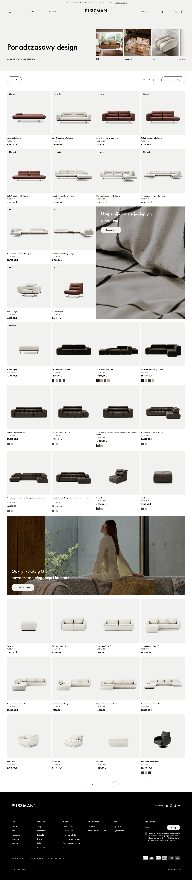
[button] (161, 11)
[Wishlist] (176, 12)
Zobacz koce (111, 230)
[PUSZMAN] (23, 805)
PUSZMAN (21, 869)
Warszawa (91, 3)
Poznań (115, 3)
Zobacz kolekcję (23, 587)
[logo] (96, 12)
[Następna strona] (115, 784)
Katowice (108, 3)
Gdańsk (122, 3)
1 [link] (77, 784)
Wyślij (173, 827)
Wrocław (100, 3)
